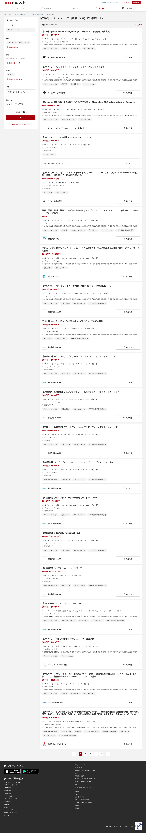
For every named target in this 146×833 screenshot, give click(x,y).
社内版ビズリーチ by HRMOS (12, 782)
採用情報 (77, 808)
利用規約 (77, 791)
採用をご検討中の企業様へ (110, 2)
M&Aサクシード (8, 804)
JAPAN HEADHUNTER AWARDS (83, 787)
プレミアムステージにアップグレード (85, 778)
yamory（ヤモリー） (9, 810)
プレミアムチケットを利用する (83, 781)
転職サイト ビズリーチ (10, 14)
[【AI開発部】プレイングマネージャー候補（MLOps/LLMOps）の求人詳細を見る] (91, 511)
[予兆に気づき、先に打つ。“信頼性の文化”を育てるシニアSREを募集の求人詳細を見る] (91, 335)
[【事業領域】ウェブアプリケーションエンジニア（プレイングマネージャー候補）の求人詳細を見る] (91, 476)
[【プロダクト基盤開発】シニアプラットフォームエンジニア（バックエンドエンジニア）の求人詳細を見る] (91, 405)
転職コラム (78, 784)
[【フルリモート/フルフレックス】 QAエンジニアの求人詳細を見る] (91, 617)
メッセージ (74, 8)
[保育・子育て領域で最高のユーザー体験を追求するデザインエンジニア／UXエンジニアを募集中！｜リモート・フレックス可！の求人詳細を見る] (91, 225)
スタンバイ (7, 815)
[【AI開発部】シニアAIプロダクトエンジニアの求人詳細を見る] (91, 582)
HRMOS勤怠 (7, 790)
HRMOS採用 (7, 787)
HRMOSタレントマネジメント (12, 785)
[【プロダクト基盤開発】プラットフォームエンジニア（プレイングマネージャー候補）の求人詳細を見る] (91, 440)
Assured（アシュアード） (11, 812)
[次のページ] (108, 754)
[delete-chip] (28, 42)
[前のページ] (74, 754)
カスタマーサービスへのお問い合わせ (85, 770)
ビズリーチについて (80, 765)
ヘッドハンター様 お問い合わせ (83, 802)
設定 (76, 773)
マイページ (20, 8)
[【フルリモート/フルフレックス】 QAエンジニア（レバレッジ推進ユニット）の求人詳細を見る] (91, 299)
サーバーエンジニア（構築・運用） (35, 14)
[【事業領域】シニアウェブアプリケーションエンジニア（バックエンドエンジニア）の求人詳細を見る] (91, 370)
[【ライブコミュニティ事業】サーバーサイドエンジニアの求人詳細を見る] (91, 151)
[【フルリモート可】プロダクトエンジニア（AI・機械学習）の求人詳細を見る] (91, 652)
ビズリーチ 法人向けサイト (82, 799)
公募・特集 (128, 8)
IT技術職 (20, 14)
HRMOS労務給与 (8, 796)
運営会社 (77, 805)
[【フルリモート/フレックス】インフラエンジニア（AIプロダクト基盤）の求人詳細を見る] (91, 80)
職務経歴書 (47, 8)
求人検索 (101, 8)
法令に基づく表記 (79, 797)
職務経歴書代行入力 (80, 776)
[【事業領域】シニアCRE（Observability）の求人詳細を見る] (91, 546)
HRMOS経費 (7, 793)
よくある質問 (78, 767)
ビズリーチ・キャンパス (10, 798)
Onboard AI (7, 801)
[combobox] (20, 91)
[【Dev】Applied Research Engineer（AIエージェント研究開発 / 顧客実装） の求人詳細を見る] (91, 45)
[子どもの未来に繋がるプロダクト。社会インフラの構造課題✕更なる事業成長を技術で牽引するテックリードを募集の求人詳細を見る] (91, 263)
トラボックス (7, 807)
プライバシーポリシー (81, 794)
